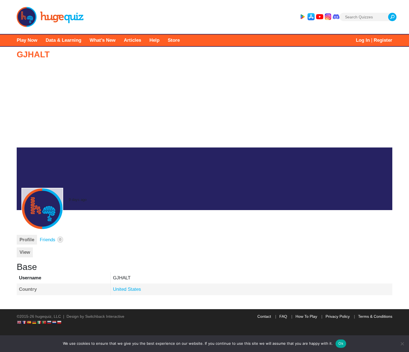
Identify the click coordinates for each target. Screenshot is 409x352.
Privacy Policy (338, 316)
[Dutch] (54, 322)
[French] (24, 322)
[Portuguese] (44, 322)
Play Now (27, 40)
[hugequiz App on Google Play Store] (302, 17)
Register (383, 40)
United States (127, 289)
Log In (363, 40)
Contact (264, 316)
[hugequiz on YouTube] (319, 17)
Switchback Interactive (104, 316)
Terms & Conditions (375, 316)
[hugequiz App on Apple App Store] (311, 17)
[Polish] (59, 322)
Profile (26, 239)
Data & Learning (63, 40)
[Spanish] (29, 322)
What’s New (102, 40)
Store (174, 40)
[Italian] (39, 322)
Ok (340, 343)
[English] (19, 322)
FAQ (283, 316)
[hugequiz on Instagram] (328, 17)
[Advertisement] (204, 106)
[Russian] (49, 322)
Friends (50, 239)
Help (154, 40)
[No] (402, 343)
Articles (132, 40)
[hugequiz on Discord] (336, 17)
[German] (34, 322)
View (24, 252)
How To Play (306, 316)
